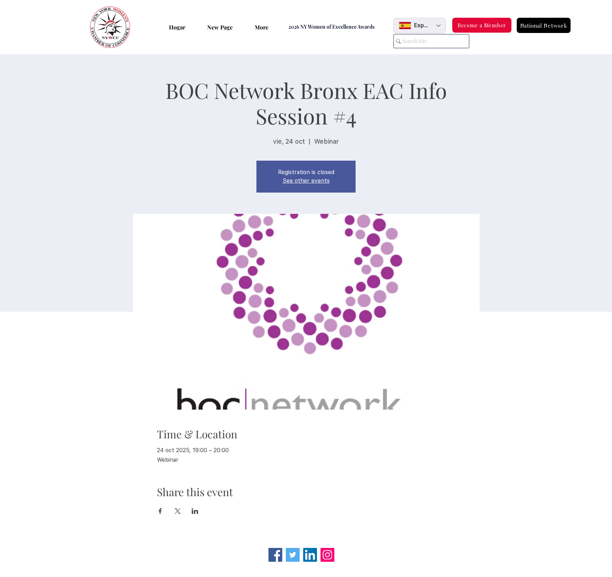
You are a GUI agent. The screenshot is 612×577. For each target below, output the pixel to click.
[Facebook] (275, 555)
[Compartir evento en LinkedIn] (195, 511)
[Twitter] (293, 555)
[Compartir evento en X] (177, 511)
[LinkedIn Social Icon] (310, 555)
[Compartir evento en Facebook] (160, 511)
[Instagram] (327, 555)
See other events (306, 180)
